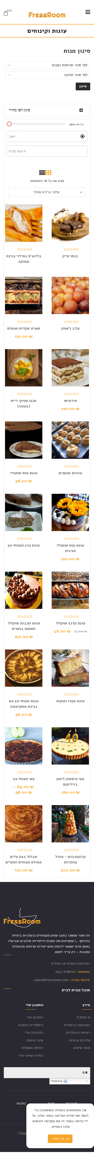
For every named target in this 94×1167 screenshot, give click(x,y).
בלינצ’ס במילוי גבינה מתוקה (23, 259)
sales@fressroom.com (51, 980)
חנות (51, 1103)
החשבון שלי (35, 1017)
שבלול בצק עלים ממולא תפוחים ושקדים (24, 859)
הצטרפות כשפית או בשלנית (70, 963)
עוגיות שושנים (70, 473)
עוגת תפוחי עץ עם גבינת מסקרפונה (23, 703)
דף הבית (71, 1103)
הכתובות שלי (34, 1032)
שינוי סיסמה (34, 1040)
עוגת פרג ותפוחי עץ (24, 545)
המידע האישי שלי (31, 1055)
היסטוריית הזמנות (30, 1025)
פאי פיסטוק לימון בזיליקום (70, 781)
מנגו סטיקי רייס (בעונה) (23, 403)
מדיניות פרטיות (79, 1040)
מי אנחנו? (83, 1017)
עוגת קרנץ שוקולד (70, 623)
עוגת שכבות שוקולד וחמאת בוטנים (24, 626)
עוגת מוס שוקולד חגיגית (70, 548)
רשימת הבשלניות (78, 1032)
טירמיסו (70, 400)
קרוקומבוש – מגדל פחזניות (70, 859)
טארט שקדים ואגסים (23, 328)
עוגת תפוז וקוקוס (70, 701)
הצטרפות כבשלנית (77, 1025)
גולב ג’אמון (70, 328)
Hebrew (57, 1081)
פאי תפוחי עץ (24, 778)
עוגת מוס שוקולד (23, 473)
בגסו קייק (70, 256)
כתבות (21, 1103)
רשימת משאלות (32, 1047)
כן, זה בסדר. (60, 1138)
